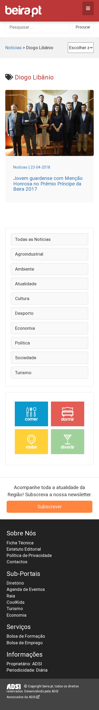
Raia (11, 596)
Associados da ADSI (21, 697)
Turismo (23, 372)
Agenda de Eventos (26, 589)
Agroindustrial (29, 254)
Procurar (83, 27)
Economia (25, 328)
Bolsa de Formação (26, 636)
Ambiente (24, 269)
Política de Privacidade (29, 555)
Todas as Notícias (33, 239)
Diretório (15, 583)
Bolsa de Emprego (25, 642)
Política (22, 343)
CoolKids (16, 602)
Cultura (22, 298)
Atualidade (25, 283)
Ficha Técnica (20, 542)
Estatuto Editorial (24, 549)
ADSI (54, 691)
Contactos (17, 561)
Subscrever (49, 506)
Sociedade (25, 357)
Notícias (13, 47)
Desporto (24, 313)
